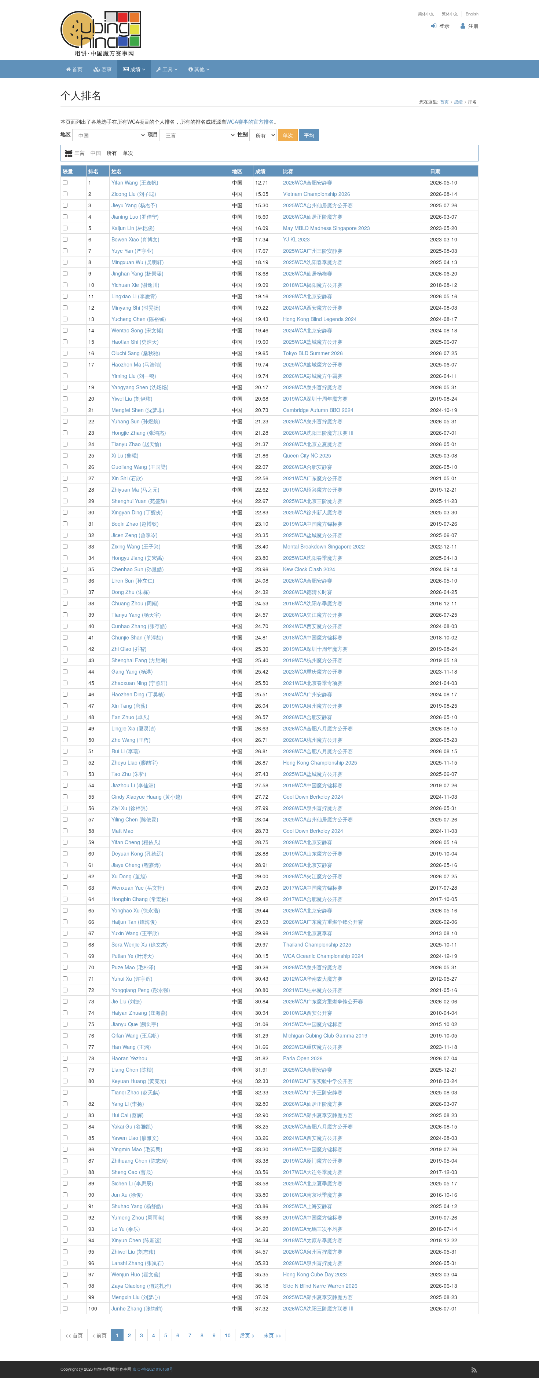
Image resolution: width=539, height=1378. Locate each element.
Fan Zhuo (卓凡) (130, 717)
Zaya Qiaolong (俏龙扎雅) (141, 1285)
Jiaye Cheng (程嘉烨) (136, 864)
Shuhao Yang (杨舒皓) (137, 1206)
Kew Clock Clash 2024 (309, 569)
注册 (473, 25)
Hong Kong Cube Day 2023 (315, 1274)
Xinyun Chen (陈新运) (136, 1240)
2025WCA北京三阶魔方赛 (312, 500)
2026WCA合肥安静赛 (307, 182)
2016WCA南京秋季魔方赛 (312, 1194)
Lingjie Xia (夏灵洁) (133, 728)
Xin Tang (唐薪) (129, 705)
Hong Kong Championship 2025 (320, 762)
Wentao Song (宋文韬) (137, 330)
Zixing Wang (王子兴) (136, 546)
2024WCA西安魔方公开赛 (312, 307)
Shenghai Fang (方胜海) (139, 660)
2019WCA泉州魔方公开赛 (312, 705)
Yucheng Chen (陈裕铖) (138, 318)
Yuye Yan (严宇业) (132, 250)
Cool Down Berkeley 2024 (313, 796)
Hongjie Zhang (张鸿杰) (138, 432)
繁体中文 (450, 14)
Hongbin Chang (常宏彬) (139, 899)
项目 (153, 134)
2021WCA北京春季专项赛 (312, 682)
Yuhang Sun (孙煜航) (135, 421)
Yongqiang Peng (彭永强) (140, 990)
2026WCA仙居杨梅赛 (307, 273)
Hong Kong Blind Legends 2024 (320, 318)
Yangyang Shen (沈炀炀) (140, 387)
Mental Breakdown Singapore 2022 (324, 546)
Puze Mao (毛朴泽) (133, 967)
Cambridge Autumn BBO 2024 (318, 409)
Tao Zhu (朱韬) (128, 773)
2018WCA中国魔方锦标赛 (312, 637)
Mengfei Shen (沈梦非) (137, 409)
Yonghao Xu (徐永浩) (135, 910)
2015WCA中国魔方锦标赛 (312, 1024)
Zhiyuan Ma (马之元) (135, 489)
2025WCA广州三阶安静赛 (312, 250)
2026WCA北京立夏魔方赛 (312, 444)
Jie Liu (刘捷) (126, 1001)
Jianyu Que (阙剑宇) (134, 1024)
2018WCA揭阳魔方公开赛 (312, 284)
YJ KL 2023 (296, 239)
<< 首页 (74, 1335)
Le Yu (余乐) (125, 1228)
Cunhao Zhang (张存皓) (139, 626)
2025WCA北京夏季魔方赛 (312, 1183)
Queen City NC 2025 (307, 455)
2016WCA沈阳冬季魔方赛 (312, 603)
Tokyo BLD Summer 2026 (313, 353)
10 (228, 1335)
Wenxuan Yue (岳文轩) (137, 887)
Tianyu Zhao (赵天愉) (136, 444)
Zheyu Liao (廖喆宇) (134, 762)
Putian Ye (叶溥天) (132, 955)
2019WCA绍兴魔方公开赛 (312, 489)
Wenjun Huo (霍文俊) (136, 1274)
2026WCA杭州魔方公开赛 (312, 739)
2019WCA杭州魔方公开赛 (312, 660)
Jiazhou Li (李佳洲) (133, 785)
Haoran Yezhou (129, 1058)
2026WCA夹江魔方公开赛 (312, 614)
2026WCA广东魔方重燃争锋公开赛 (323, 921)
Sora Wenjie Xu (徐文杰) (139, 944)
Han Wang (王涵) (131, 1046)
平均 (309, 135)
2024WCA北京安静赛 (307, 330)
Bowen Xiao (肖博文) (135, 239)
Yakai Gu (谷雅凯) (132, 1126)
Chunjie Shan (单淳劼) (137, 637)
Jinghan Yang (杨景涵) (137, 273)
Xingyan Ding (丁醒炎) (137, 512)
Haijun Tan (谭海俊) (134, 921)
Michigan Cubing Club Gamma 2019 (325, 1035)
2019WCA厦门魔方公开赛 (312, 1160)
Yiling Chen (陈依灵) (134, 819)
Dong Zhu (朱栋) (130, 591)
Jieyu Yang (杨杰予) (134, 205)
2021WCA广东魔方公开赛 (312, 478)
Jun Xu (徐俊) (127, 1194)
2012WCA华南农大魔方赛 (312, 978)
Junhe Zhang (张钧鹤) (137, 1308)
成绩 (135, 69)
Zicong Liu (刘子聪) (133, 193)
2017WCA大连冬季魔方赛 (312, 1171)
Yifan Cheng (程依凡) (136, 842)
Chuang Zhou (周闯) (135, 603)
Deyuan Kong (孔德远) (137, 853)
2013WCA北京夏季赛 (307, 933)
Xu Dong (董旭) (129, 876)
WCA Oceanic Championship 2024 (323, 955)
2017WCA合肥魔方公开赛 (312, 899)
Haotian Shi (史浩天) (135, 341)
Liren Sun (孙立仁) (132, 580)
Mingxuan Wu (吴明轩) (137, 262)
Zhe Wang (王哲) (131, 739)
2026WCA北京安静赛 (307, 296)
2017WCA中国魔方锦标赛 (312, 887)
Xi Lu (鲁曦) (125, 455)
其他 (199, 69)
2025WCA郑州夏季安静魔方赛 (318, 1115)
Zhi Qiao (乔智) (129, 648)
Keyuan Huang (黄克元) (138, 1080)
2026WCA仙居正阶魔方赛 (312, 216)
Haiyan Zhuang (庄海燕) (139, 1012)
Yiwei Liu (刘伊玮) (132, 398)
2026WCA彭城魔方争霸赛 (312, 375)
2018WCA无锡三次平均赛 (312, 1228)
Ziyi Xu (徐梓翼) (129, 808)
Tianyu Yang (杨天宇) (136, 614)
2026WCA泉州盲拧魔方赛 (312, 387)
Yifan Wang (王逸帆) (134, 182)
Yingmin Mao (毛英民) (136, 1149)
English (472, 14)
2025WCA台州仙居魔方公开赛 (318, 205)
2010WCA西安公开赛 (307, 1012)
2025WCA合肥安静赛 (307, 1069)
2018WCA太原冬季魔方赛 (312, 1240)
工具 (167, 69)
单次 (288, 135)
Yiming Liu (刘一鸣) (133, 375)
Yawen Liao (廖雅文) (135, 1137)
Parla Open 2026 (303, 1058)
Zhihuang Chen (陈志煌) (139, 1160)
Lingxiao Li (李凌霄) (134, 296)
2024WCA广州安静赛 (307, 694)
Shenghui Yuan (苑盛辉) (139, 500)
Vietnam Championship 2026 (316, 193)
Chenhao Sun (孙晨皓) (137, 569)
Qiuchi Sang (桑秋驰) (135, 353)
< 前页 (99, 1335)
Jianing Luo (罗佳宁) (135, 216)
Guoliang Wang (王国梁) (139, 466)
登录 (444, 25)
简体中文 (426, 14)
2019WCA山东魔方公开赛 (312, 853)
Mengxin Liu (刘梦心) (135, 1297)
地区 (65, 134)
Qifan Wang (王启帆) (135, 1035)
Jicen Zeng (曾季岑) (134, 535)
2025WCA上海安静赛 (307, 1206)
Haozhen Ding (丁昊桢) (138, 694)
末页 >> (272, 1335)
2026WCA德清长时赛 (307, 591)
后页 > (247, 1335)
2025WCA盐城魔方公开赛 (312, 341)
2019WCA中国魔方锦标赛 (312, 523)
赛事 (106, 69)
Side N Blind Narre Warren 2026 (320, 1285)
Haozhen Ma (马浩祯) (136, 364)
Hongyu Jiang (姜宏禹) (137, 557)
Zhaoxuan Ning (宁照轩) (139, 682)
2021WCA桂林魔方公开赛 (312, 990)
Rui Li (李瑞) (125, 751)
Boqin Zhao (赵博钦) (135, 523)
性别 (243, 134)
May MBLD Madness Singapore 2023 (326, 228)
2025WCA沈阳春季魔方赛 (312, 262)
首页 (76, 69)
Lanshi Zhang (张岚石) (137, 1262)
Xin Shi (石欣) (127, 478)
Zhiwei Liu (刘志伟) (133, 1251)
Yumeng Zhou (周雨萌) (138, 1217)
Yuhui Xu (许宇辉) (132, 978)
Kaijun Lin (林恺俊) (133, 228)
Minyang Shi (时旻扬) (136, 307)
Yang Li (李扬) (127, 1103)
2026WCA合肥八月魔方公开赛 (318, 728)
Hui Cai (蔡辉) (127, 1115)
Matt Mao (122, 830)
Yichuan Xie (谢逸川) (135, 284)
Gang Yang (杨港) (132, 671)
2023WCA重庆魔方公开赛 (312, 671)
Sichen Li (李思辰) (132, 1183)
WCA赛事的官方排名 (250, 121)
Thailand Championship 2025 (317, 944)
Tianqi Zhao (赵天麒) (135, 1092)
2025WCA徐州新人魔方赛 (312, 512)
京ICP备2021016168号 (152, 1369)
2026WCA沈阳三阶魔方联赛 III (318, 432)
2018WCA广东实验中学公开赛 (318, 1080)
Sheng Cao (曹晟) (132, 1171)
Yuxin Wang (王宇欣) (135, 933)
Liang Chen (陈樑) (132, 1069)
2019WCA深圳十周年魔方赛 (315, 398)
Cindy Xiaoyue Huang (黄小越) (146, 796)
